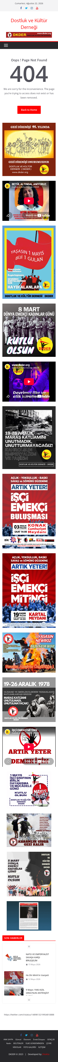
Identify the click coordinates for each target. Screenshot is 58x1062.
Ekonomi (27, 1039)
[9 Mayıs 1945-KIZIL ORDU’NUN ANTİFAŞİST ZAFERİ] (13, 972)
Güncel (18, 1039)
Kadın (8, 1043)
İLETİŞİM (41, 1047)
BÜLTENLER (18, 1043)
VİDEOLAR (17, 1047)
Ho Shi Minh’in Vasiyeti (37, 954)
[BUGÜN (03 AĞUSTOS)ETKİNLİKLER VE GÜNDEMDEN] (13, 993)
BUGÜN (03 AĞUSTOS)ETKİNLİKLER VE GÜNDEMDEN (37, 992)
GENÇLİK (51, 1039)
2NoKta (45, 1054)
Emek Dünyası (39, 1039)
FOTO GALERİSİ (29, 1047)
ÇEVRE (49, 1043)
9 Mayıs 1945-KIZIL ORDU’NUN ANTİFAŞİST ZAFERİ (37, 972)
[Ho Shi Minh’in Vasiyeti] (13, 957)
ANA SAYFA (8, 1039)
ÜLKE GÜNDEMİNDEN (35, 1043)
